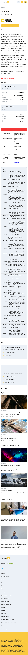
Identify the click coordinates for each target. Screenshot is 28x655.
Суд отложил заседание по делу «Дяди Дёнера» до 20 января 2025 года (11, 413)
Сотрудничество (5, 616)
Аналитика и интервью (8, 445)
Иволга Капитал (4, 470)
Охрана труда (4, 628)
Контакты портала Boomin (7, 619)
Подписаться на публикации (10, 26)
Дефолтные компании (6, 595)
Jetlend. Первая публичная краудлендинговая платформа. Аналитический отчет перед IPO (13, 519)
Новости (3, 573)
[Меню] (25, 2)
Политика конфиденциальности (8, 622)
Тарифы (3, 625)
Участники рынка (5, 598)
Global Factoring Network (21, 549)
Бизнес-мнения (5, 576)
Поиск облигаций (5, 601)
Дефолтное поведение (7, 490)
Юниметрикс (14, 492)
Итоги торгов (4, 585)
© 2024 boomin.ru (5, 634)
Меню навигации (8, 14)
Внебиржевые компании (7, 592)
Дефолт (18, 492)
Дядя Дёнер (11, 416)
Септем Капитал (11, 470)
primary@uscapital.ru (10, 379)
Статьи (3, 582)
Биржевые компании (6, 589)
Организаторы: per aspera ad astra (10, 465)
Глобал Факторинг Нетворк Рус (11, 549)
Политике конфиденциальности (8, 652)
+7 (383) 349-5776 (10, 376)
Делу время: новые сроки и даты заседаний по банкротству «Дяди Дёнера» (13, 437)
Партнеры (3, 610)
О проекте (3, 613)
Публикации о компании (9, 393)
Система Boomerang (6, 604)
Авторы (3, 579)
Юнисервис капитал (4, 416)
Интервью (3, 549)
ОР (1, 492)
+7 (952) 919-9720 (10, 353)
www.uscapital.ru (9, 382)
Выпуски (3, 607)
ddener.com (16, 162)
